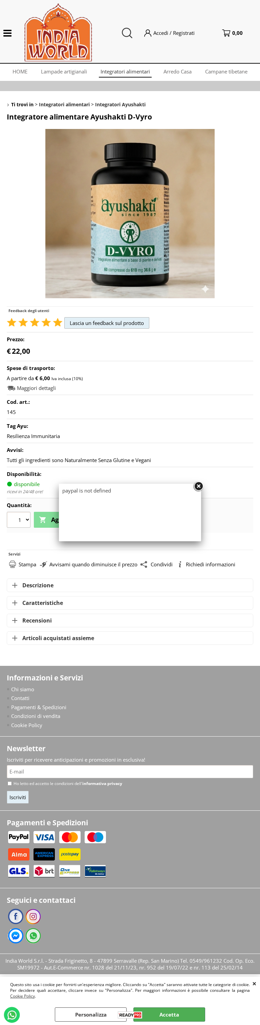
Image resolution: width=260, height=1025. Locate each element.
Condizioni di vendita (35, 716)
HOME (20, 71)
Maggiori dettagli (36, 388)
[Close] (198, 486)
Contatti (20, 698)
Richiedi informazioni (210, 564)
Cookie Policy (22, 996)
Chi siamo (22, 689)
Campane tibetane (226, 71)
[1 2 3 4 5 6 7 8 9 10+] (19, 520)
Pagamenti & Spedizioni (38, 707)
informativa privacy (102, 783)
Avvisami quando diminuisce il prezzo (93, 564)
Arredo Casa (178, 71)
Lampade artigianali (64, 71)
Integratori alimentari (125, 71)
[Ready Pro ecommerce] (130, 1015)
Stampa (27, 564)
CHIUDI (254, 983)
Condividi (162, 564)
